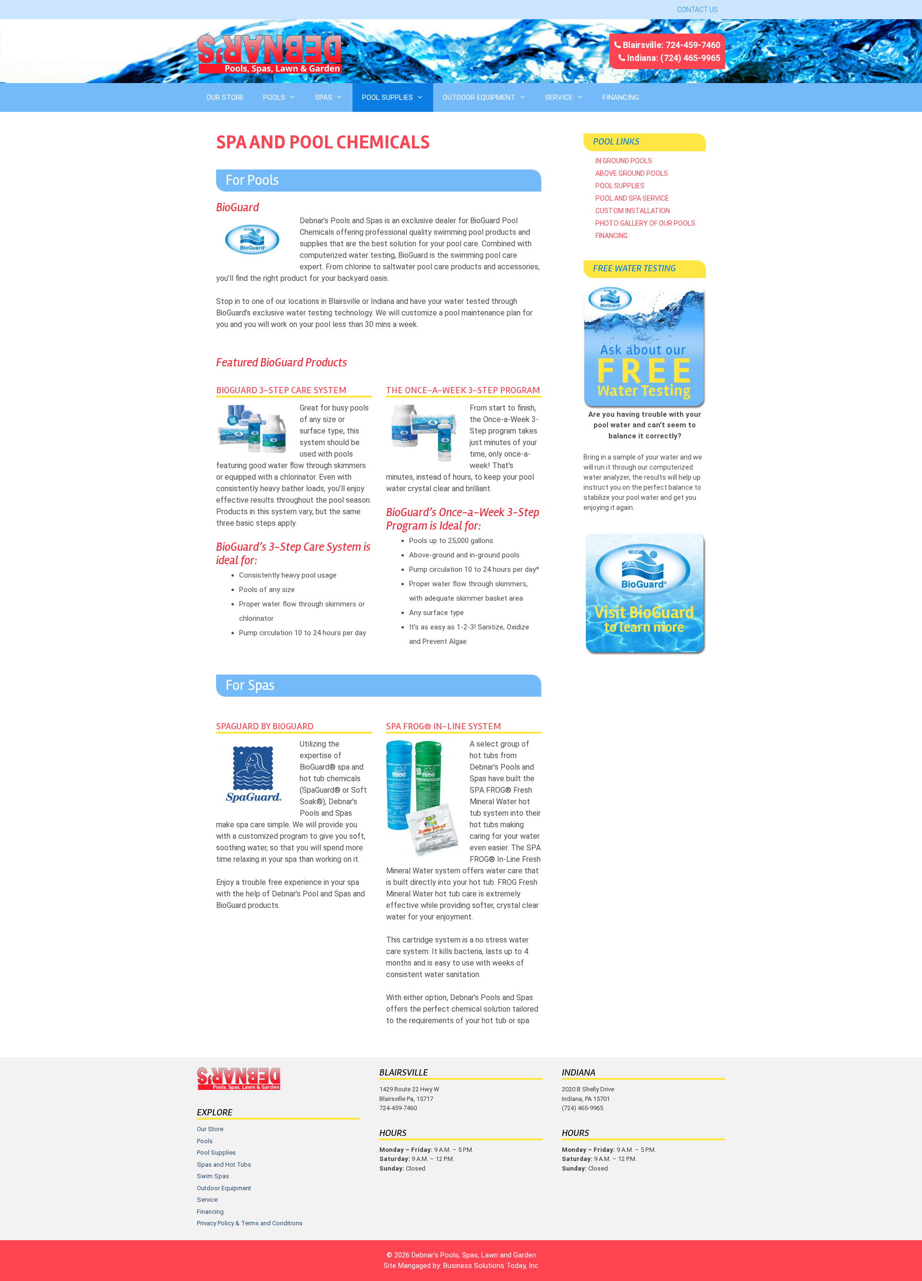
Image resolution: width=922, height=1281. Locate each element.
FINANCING (621, 97)
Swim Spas (213, 1176)
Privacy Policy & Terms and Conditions (250, 1223)
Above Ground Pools (631, 173)
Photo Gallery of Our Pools (645, 223)
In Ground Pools (623, 161)
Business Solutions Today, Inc (490, 1265)
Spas (323, 97)
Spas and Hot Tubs (224, 1164)
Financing (611, 236)
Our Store (225, 97)
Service (559, 97)
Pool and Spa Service (632, 198)
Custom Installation (632, 211)
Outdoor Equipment (479, 97)
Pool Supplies (387, 97)
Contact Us (697, 9)
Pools (274, 97)
